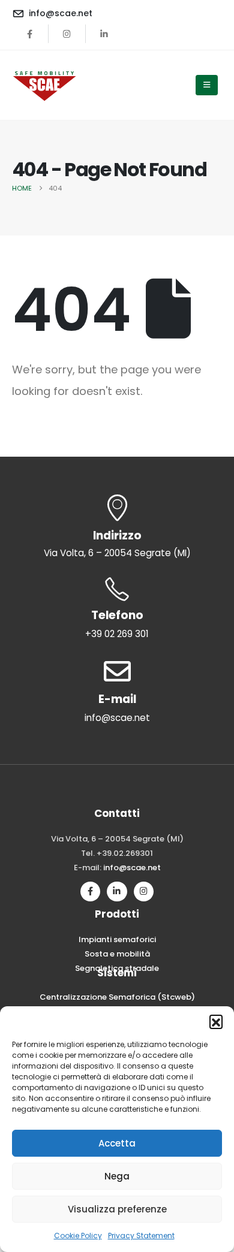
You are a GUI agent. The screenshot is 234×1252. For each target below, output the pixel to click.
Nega (117, 1176)
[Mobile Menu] (207, 85)
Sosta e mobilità (117, 954)
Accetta (117, 1143)
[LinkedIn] (104, 33)
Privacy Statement (141, 1235)
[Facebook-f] (90, 891)
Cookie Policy (78, 1235)
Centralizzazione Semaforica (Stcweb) (117, 997)
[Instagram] (67, 33)
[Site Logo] (45, 85)
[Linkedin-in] (117, 891)
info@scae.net (132, 867)
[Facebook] (30, 33)
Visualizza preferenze (117, 1209)
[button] (216, 1021)
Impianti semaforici (117, 939)
